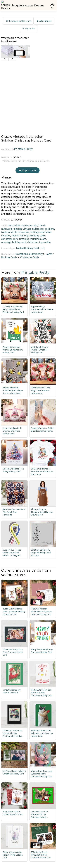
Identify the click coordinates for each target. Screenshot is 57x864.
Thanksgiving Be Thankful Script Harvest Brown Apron (41, 512)
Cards (48, 254)
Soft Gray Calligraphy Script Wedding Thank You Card (41, 552)
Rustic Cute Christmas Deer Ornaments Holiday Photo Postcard (14, 611)
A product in (7, 149)
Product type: (8, 248)
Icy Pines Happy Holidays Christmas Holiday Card (14, 772)
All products (45, 20)
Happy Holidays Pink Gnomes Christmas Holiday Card (12, 431)
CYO (42, 248)
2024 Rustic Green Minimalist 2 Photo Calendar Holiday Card (41, 855)
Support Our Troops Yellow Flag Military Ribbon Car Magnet (12, 552)
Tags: (4, 225)
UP (52, 7)
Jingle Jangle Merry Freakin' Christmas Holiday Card (39, 350)
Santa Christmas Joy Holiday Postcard (12, 691)
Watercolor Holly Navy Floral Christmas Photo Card (13, 652)
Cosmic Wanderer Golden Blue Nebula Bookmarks (42, 429)
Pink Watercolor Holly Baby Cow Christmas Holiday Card (40, 390)
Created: (5, 219)
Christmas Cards (29, 257)
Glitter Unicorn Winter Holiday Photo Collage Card (13, 855)
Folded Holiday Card (27, 248)
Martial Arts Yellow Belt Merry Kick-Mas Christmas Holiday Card (41, 692)
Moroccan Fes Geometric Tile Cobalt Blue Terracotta (14, 512)
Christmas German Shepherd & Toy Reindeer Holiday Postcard (39, 815)
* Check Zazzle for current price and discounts (25, 160)
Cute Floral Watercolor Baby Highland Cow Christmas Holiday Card (13, 309)
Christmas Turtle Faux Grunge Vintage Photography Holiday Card (12, 734)
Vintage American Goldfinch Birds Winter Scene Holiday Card (13, 390)
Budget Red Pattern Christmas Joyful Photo (13, 813)
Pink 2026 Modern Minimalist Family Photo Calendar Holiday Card (41, 611)
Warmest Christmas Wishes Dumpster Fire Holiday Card (13, 350)
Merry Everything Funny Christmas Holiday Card (42, 650)
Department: (8, 254)
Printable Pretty (23, 149)
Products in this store (20, 20)
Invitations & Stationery (29, 254)
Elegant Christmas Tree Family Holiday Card (13, 470)
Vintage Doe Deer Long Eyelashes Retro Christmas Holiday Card (41, 774)
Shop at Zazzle (29, 170)
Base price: (7, 157)
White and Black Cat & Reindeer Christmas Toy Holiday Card (42, 733)
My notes (30, 28)
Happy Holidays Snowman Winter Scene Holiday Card (42, 309)
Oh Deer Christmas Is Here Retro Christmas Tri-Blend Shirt (42, 471)
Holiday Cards (9, 257)
